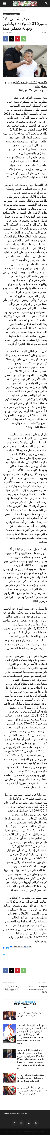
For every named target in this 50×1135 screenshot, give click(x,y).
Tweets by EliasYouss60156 (15, 1113)
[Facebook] (5, 38)
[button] (4, 3)
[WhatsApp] (23, 38)
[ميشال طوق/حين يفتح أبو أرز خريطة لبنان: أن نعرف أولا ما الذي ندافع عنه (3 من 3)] (9, 1078)
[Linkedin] (28, 1123)
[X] (11, 38)
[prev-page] (4, 1100)
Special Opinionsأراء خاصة (19, 10)
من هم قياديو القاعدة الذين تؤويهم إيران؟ (11, 988)
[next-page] (8, 1100)
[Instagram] (21, 1123)
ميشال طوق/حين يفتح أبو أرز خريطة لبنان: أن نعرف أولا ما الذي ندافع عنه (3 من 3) (31, 1078)
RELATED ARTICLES (25, 1002)
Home (5, 10)
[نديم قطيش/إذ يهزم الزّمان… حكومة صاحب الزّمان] (9, 1015)
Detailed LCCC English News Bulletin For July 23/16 (37, 989)
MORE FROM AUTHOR (25, 1004)
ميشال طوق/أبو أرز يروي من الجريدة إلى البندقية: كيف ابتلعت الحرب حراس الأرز (32, 1090)
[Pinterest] (17, 38)
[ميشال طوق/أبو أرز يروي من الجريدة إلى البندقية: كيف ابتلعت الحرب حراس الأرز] (9, 1090)
